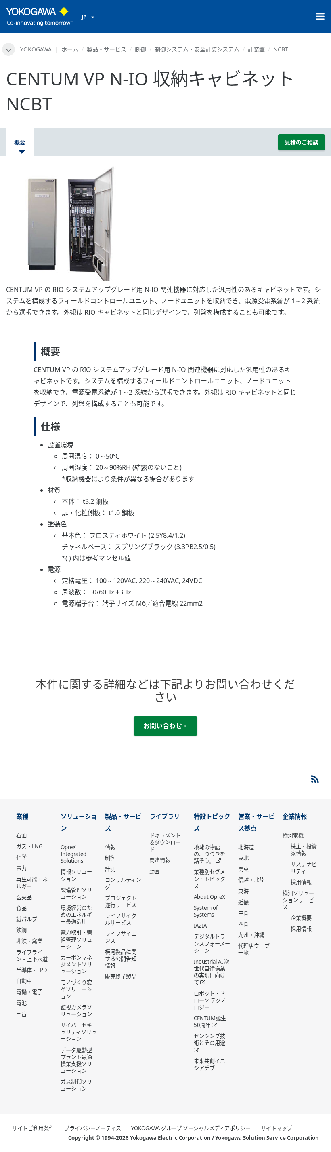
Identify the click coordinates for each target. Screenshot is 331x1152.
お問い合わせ (163, 725)
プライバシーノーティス (92, 1128)
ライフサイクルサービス (120, 919)
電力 (21, 868)
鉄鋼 (21, 930)
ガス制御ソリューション (76, 1085)
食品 (21, 908)
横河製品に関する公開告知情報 (120, 958)
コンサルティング (123, 883)
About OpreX (209, 896)
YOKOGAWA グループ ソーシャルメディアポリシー (191, 1128)
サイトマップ (276, 1128)
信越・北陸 (251, 880)
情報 (110, 847)
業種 (22, 816)
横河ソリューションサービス (298, 900)
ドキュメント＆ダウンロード (165, 842)
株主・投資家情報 (304, 850)
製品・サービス (106, 49)
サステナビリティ (304, 867)
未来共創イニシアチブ (209, 1064)
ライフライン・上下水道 (32, 956)
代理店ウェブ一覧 (254, 949)
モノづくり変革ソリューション (76, 989)
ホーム (69, 49)
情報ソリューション (76, 875)
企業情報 (295, 816)
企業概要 (301, 918)
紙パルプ (26, 919)
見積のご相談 (301, 142)
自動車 (24, 981)
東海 (243, 891)
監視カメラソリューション (76, 1011)
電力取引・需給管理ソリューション (76, 939)
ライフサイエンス (120, 937)
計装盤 (256, 49)
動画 (154, 871)
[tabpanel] (165, 223)
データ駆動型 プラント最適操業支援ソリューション (76, 1060)
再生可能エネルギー (32, 883)
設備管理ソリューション (76, 893)
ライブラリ (164, 816)
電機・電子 (29, 992)
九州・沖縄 (251, 935)
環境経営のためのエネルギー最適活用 (76, 914)
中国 (243, 913)
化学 (21, 857)
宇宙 (21, 1014)
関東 (243, 869)
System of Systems (206, 911)
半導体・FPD (31, 970)
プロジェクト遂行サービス (120, 901)
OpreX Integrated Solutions (73, 854)
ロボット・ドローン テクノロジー (210, 1000)
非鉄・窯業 (29, 941)
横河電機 (293, 835)
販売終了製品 (120, 976)
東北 (243, 858)
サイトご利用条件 (33, 1128)
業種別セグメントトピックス (209, 878)
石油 (21, 835)
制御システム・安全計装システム (197, 49)
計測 (110, 869)
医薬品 (24, 897)
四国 (243, 924)
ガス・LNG (29, 846)
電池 (21, 1002)
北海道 (246, 847)
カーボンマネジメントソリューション (76, 964)
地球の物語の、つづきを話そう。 (209, 854)
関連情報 (159, 860)
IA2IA (200, 925)
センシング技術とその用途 (209, 1039)
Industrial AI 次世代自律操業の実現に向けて (211, 972)
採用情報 (301, 882)
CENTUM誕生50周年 (210, 1022)
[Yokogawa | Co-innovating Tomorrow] (39, 16)
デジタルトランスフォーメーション (212, 943)
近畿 (243, 902)
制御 (140, 49)
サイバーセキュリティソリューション (79, 1031)
